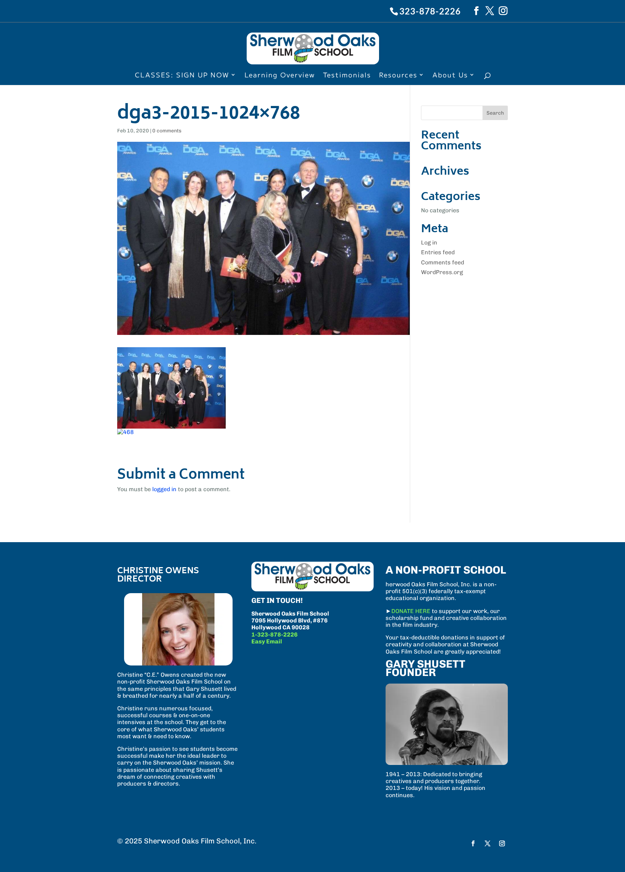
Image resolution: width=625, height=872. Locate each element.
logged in (164, 489)
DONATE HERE (410, 611)
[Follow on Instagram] (502, 843)
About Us (450, 75)
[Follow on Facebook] (473, 843)
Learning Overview (280, 75)
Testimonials (347, 75)
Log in (429, 242)
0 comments (167, 131)
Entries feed (438, 252)
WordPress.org (442, 272)
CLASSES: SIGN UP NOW (182, 75)
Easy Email (266, 641)
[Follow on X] (487, 843)
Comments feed (442, 262)
